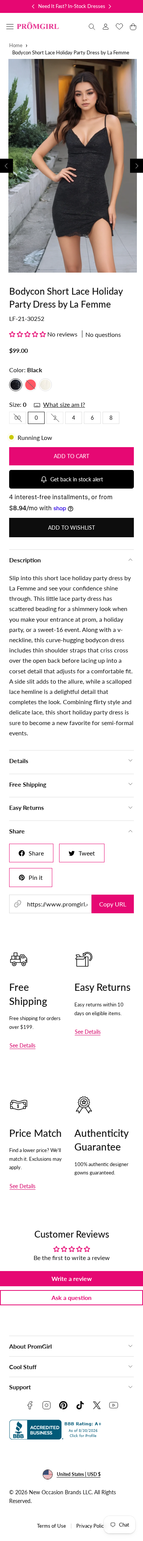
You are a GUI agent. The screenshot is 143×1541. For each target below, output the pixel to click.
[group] (71, 166)
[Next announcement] (109, 6)
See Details (22, 1045)
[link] (105, 26)
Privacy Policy (91, 1526)
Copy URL (112, 904)
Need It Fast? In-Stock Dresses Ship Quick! (84, 6)
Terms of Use (51, 1526)
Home (15, 45)
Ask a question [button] (71, 1297)
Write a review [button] (71, 1278)
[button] (10, 26)
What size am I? (64, 404)
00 (20, 419)
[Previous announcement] (33, 6)
